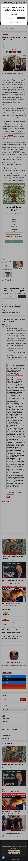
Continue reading (14, 22)
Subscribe (21, 18)
